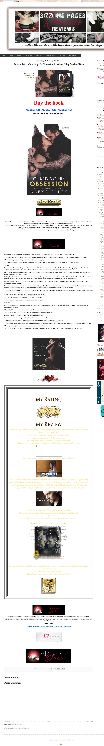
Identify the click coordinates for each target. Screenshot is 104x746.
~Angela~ (100, 321)
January (102, 301)
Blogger (72, 740)
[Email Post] (55, 669)
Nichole (100, 132)
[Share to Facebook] (62, 669)
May (101, 200)
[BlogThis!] (59, 669)
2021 (99, 170)
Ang (99, 117)
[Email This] (58, 669)
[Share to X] (61, 669)
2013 (99, 308)
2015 (99, 304)
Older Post (90, 721)
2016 (99, 181)
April (101, 203)
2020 (99, 172)
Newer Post (7, 721)
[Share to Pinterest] (64, 669)
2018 (99, 177)
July (101, 195)
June (101, 198)
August (102, 193)
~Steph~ (100, 317)
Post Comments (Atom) (16, 724)
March (101, 205)
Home (48, 721)
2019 (99, 174)
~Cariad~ (100, 319)
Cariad (100, 124)
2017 (99, 179)
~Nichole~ (100, 315)
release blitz (50, 671)
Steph (99, 137)
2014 (99, 306)
